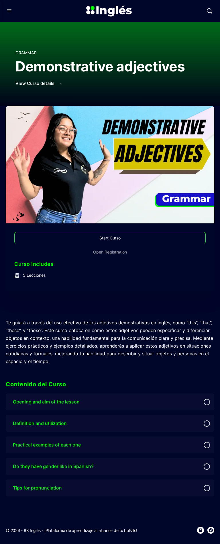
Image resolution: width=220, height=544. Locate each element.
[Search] (209, 11)
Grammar (26, 52)
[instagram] (200, 530)
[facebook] (210, 530)
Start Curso (110, 237)
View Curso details (35, 83)
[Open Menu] (9, 10)
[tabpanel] (110, 342)
